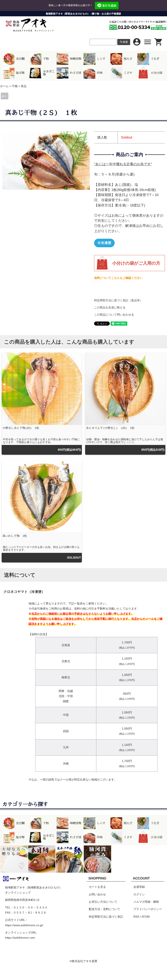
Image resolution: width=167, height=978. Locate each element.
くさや (128, 72)
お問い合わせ (97, 894)
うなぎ (155, 58)
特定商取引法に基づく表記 (106, 916)
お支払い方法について (103, 901)
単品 (23, 86)
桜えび (128, 58)
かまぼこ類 (48, 73)
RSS (136, 916)
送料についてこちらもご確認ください (118, 277)
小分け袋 (156, 72)
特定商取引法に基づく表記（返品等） (118, 300)
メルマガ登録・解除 (146, 901)
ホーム (4, 86)
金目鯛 (20, 58)
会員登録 (139, 886)
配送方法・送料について (104, 909)
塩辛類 (20, 72)
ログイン (139, 894)
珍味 (99, 72)
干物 (46, 58)
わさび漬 (75, 72)
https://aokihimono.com (20, 937)
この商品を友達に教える (109, 307)
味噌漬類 (75, 58)
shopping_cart (158, 42)
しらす (101, 58)
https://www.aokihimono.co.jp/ (24, 925)
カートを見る (97, 886)
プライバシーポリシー (147, 909)
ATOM (146, 916)
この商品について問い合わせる (114, 314)
